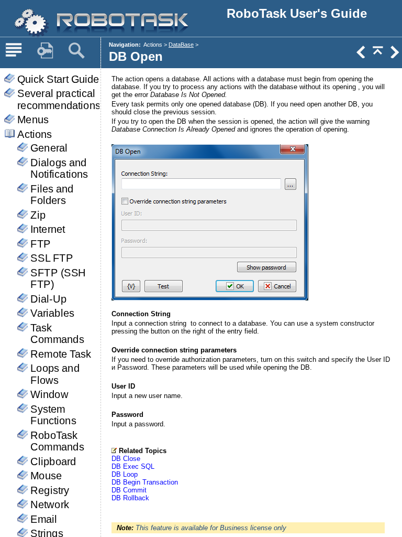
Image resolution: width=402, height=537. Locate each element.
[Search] (76, 50)
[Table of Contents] (13, 50)
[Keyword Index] (45, 50)
